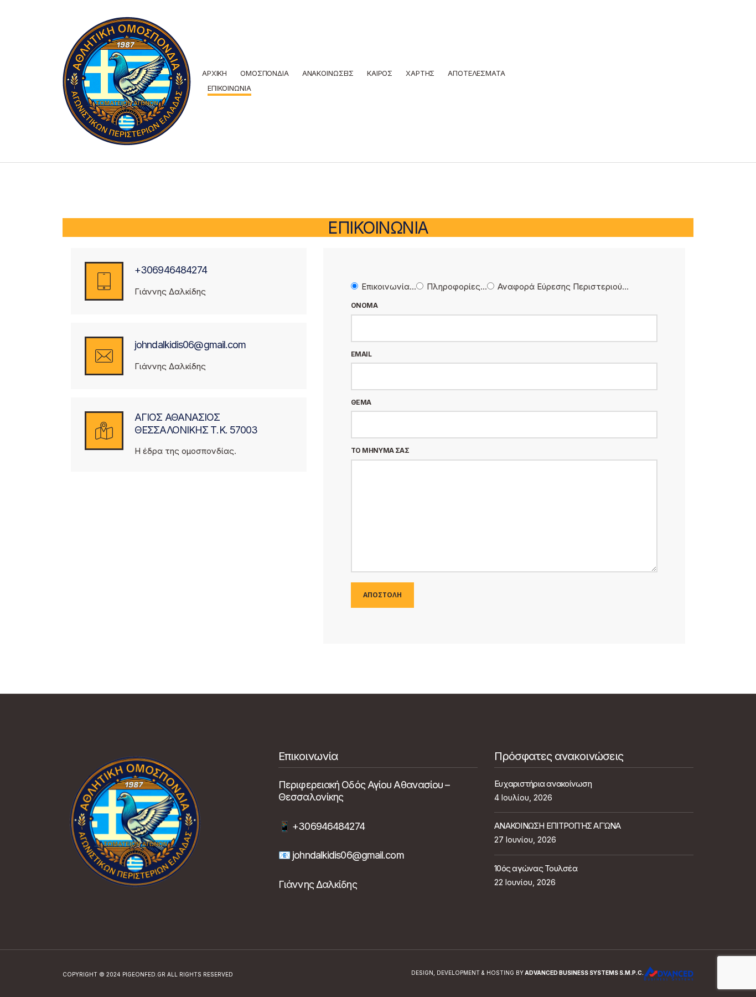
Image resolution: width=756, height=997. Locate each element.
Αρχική (214, 73)
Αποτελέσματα (476, 73)
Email (361, 354)
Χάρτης (420, 73)
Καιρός (379, 73)
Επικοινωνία (229, 88)
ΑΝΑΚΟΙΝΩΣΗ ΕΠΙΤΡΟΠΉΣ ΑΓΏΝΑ (557, 825)
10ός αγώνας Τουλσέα (535, 868)
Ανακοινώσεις (328, 73)
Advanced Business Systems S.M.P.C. (584, 972)
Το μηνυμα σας (380, 450)
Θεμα (361, 402)
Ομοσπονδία (264, 73)
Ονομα (364, 305)
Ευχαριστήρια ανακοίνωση (543, 783)
